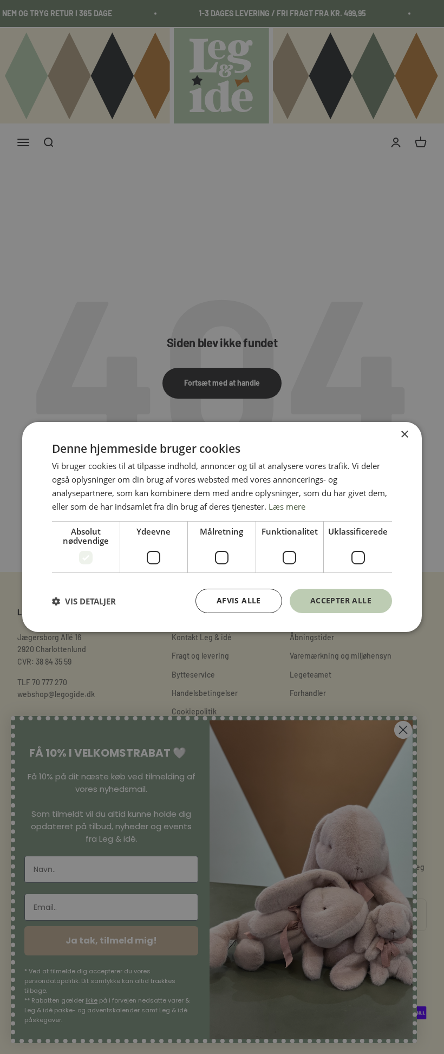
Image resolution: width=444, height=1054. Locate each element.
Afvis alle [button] (239, 600)
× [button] (404, 435)
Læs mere (287, 506)
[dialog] (222, 527)
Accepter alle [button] (340, 600)
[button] (84, 601)
